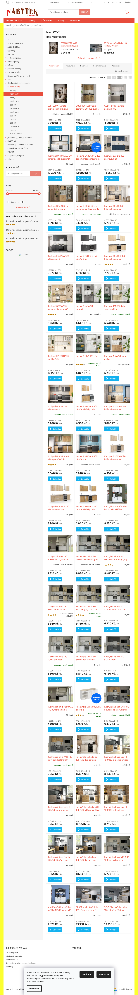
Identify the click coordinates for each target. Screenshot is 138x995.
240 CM (13, 119)
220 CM (13, 116)
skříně (10, 79)
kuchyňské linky (14, 87)
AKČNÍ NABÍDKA (14, 47)
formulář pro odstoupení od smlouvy (21, 963)
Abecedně (116, 66)
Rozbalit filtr (22, 207)
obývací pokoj (13, 61)
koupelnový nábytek (16, 155)
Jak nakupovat (55, 2)
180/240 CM (14, 108)
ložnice (10, 65)
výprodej (11, 50)
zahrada (11, 159)
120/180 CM (14, 94)
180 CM (13, 105)
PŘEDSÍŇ (11, 152)
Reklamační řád (12, 959)
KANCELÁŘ (12, 141)
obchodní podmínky (75, 2)
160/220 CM (14, 101)
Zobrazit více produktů (87, 58)
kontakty (9, 966)
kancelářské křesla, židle (18, 148)
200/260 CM (14, 112)
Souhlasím (104, 974)
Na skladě (17, 202)
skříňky (13, 90)
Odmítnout (87, 974)
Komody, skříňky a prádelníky (19, 76)
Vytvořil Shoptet (125, 989)
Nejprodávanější (99, 66)
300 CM (13, 130)
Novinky (11, 54)
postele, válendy (14, 68)
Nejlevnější (70, 66)
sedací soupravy (14, 58)
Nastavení (34, 988)
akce (9, 40)
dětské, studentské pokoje (19, 83)
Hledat (84, 12)
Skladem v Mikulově (15, 43)
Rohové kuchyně (17, 134)
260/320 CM (14, 126)
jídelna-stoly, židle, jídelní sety (20, 137)
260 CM (13, 123)
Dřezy (12, 97)
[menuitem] (14, 20)
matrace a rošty (14, 72)
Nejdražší (84, 66)
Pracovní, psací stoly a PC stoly (20, 144)
